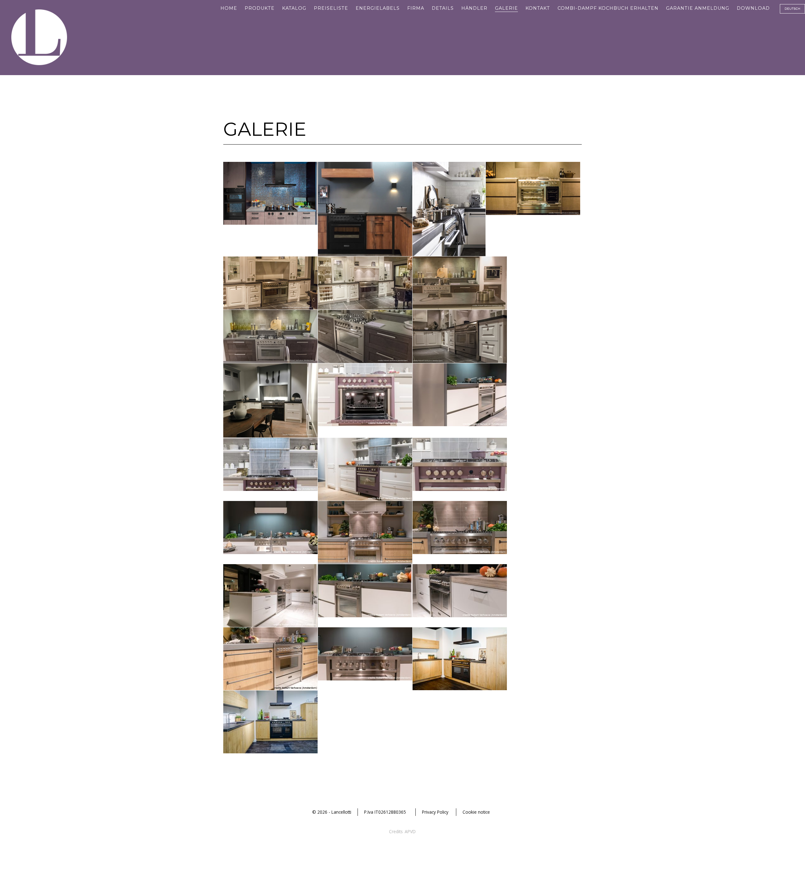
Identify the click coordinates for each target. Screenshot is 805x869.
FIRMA (415, 8)
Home (228, 8)
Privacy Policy (435, 812)
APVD (410, 831)
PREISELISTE (331, 8)
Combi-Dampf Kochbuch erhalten (608, 8)
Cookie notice (476, 812)
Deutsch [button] (792, 8)
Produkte (260, 8)
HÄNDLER (474, 8)
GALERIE (506, 8)
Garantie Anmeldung (697, 8)
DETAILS (443, 8)
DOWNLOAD (753, 8)
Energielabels (378, 8)
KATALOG (294, 8)
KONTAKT (537, 8)
